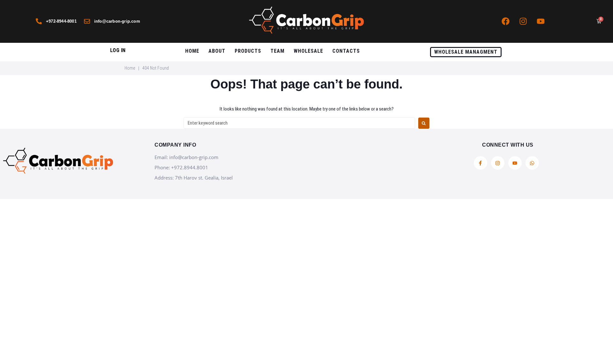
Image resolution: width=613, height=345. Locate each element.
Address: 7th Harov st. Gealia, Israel (194, 177)
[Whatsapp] (532, 163)
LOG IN (118, 50)
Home (130, 68)
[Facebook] (505, 21)
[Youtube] (541, 21)
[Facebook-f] (480, 163)
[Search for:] (299, 123)
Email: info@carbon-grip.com (186, 157)
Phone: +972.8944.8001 (181, 167)
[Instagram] (523, 21)
